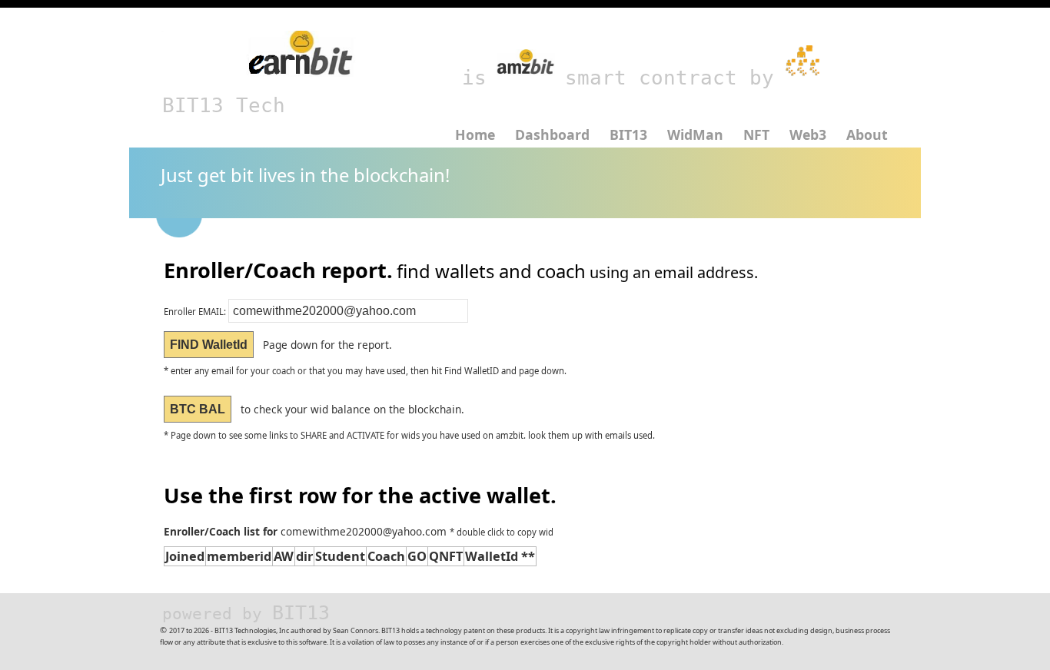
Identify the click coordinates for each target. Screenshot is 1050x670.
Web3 (807, 134)
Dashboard (552, 134)
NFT (756, 134)
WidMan (695, 134)
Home (475, 134)
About (867, 134)
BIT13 (628, 134)
